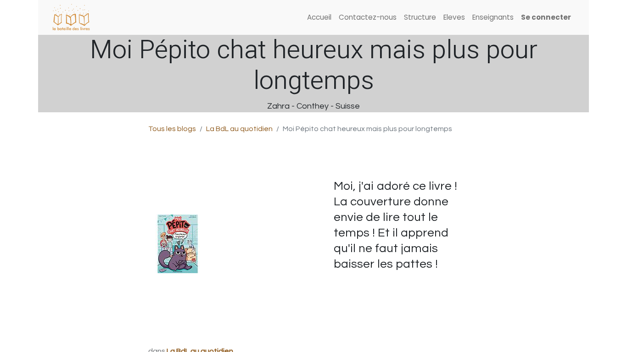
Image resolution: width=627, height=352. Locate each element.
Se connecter (546, 17)
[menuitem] (319, 18)
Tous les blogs (172, 128)
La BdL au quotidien (239, 128)
